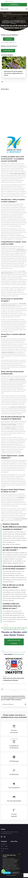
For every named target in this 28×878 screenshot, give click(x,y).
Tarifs (2, 846)
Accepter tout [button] (6, 872)
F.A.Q (7, 846)
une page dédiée (10, 233)
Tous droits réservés (23, 873)
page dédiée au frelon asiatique (11, 544)
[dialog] (11, 865)
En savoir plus (12, 870)
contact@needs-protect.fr (6, 833)
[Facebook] (1, 836)
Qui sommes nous (4, 848)
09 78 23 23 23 (9, 39)
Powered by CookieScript (11, 875)
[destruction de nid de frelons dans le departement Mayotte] (14, 666)
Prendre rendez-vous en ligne (14, 640)
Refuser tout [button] (16, 872)
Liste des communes (8, 704)
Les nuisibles (3, 844)
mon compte (10, 1)
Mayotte (5, 676)
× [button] (19, 854)
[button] (5, 81)
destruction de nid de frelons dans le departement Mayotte (13, 679)
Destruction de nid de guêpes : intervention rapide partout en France (13, 73)
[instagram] (4, 836)
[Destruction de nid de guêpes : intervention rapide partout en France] (14, 63)
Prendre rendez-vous (8, 50)
